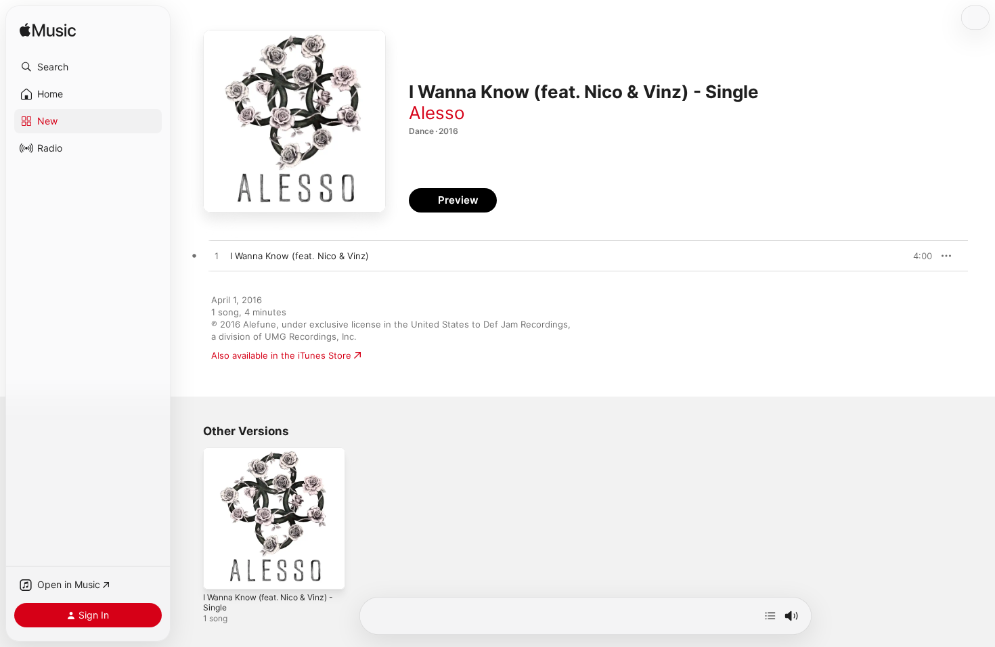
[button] (88, 67)
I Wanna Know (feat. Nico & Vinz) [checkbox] (299, 255)
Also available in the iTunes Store (281, 355)
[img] (48, 31)
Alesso (437, 112)
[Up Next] (770, 615)
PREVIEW (917, 256)
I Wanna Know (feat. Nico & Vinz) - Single (272, 458)
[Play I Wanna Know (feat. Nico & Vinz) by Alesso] (216, 256)
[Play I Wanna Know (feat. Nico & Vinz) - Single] (220, 572)
